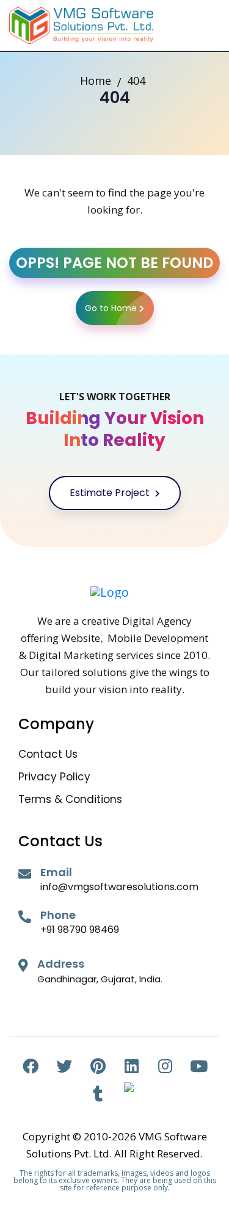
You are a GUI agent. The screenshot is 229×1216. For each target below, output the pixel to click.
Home (95, 80)
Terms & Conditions (70, 800)
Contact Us (48, 754)
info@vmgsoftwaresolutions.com (119, 887)
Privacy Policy (54, 777)
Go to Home (111, 308)
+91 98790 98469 (79, 930)
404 (136, 80)
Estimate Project (111, 493)
